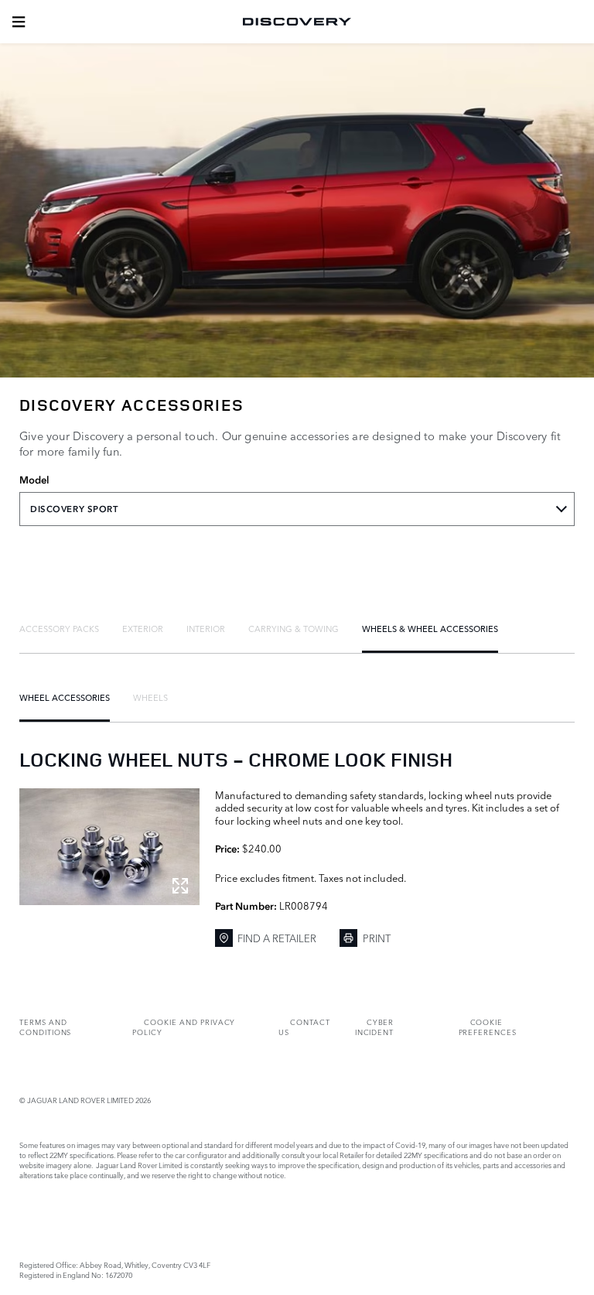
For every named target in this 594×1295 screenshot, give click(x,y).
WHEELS (150, 697)
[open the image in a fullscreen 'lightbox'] (109, 846)
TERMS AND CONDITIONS (45, 1027)
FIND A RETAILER (276, 938)
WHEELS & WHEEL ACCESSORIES (430, 628)
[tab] (59, 628)
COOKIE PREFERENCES (488, 1027)
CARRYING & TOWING (293, 628)
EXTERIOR (142, 628)
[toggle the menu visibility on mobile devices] (18, 21)
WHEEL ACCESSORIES (64, 697)
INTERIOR (205, 628)
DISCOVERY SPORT (74, 509)
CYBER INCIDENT (374, 1027)
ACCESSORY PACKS (59, 628)
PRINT (377, 938)
